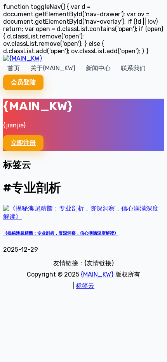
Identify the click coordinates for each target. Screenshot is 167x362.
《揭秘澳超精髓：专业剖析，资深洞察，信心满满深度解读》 (60, 233)
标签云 (85, 285)
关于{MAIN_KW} (53, 68)
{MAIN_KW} (97, 274)
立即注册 (23, 142)
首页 (13, 68)
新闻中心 (98, 68)
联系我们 (133, 68)
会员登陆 (23, 82)
